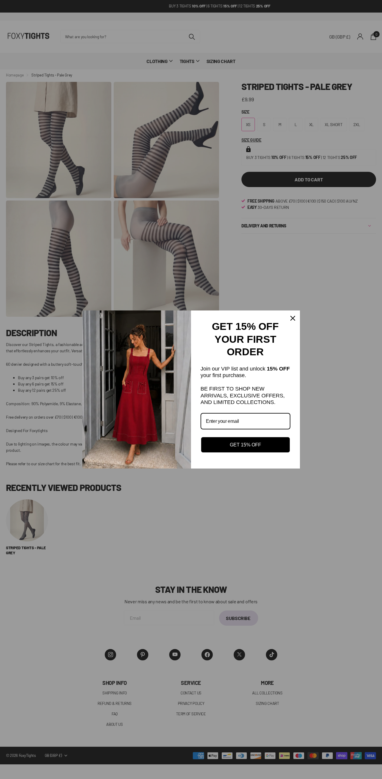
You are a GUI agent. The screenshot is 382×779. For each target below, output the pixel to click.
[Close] (293, 318)
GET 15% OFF (245, 444)
